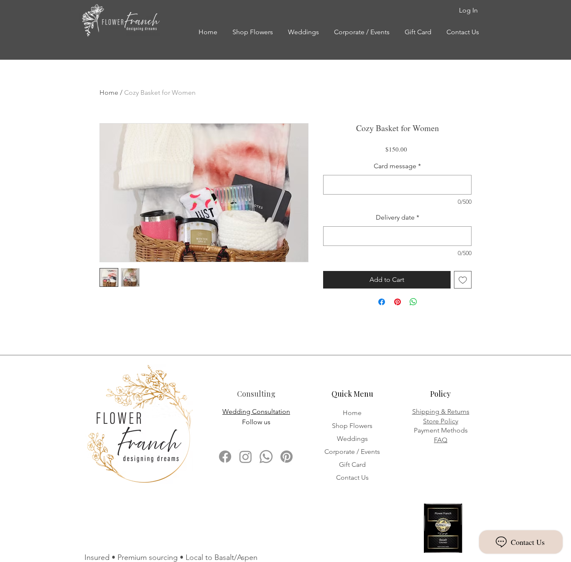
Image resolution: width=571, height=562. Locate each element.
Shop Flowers (352, 426)
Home (108, 92)
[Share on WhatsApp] (413, 302)
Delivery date (397, 217)
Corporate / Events (352, 452)
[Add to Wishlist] (463, 280)
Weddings (352, 439)
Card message (397, 166)
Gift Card (352, 464)
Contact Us (352, 477)
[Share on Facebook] (382, 302)
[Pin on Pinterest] (398, 302)
